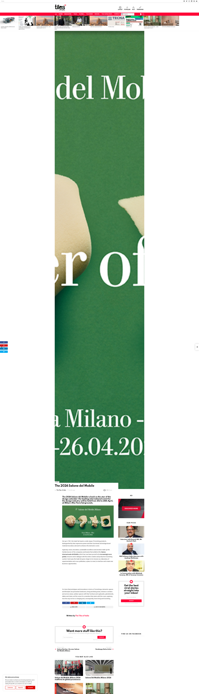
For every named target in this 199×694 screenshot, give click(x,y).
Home (2, 1)
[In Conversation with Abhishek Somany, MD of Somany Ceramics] (131, 566)
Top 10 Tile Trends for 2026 (168, 26)
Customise (10, 687)
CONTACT (117, 14)
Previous (1, 23)
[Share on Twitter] (90, 603)
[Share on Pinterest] (74, 603)
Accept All (30, 687)
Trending (140, 9)
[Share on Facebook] (66, 603)
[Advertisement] (88, 577)
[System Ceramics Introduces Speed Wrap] (9, 21)
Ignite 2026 (129, 26)
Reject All (20, 687)
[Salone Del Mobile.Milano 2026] (99, 668)
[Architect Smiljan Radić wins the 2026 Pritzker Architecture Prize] (63, 21)
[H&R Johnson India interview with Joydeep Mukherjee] (131, 549)
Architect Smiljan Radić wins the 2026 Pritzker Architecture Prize (62, 28)
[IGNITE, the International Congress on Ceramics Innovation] (27, 21)
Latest (120, 9)
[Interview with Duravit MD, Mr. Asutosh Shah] (131, 532)
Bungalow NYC (76, 26)
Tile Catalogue (107, 14)
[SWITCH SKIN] (141, 14)
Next (198, 23)
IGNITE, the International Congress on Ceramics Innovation (25, 28)
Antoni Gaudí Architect (96, 26)
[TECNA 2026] (116, 21)
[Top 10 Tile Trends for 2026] (170, 21)
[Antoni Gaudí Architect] (98, 21)
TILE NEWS (89, 14)
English (125, 14)
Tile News (57, 675)
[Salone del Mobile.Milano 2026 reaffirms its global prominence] (69, 668)
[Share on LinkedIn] (82, 603)
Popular (127, 9)
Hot (133, 9)
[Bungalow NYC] (81, 21)
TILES (75, 14)
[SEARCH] (143, 14)
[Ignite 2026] (134, 21)
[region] (20, 683)
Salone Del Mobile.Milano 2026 (98, 678)
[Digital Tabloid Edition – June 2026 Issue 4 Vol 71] (152, 21)
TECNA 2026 (111, 26)
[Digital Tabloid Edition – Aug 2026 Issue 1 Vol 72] (45, 21)
